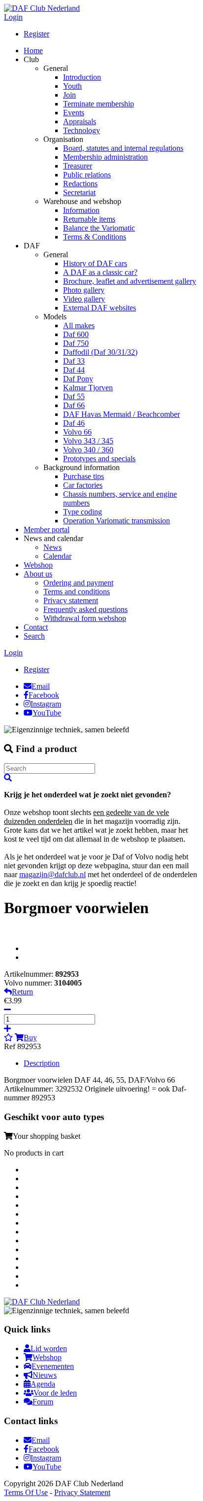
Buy (30, 1037)
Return (22, 992)
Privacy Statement (82, 1492)
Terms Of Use (26, 1492)
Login (13, 17)
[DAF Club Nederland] (42, 8)
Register (36, 34)
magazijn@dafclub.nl (52, 874)
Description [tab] (42, 1063)
